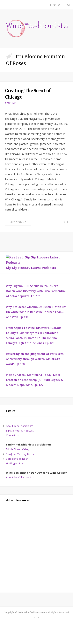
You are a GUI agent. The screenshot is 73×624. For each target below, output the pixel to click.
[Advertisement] (36, 549)
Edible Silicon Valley (17, 449)
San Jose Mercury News (20, 454)
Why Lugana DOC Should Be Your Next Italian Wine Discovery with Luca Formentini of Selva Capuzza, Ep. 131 (36, 291)
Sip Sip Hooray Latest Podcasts (31, 268)
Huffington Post (15, 463)
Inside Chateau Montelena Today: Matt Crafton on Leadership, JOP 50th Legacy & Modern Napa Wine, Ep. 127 (34, 380)
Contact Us (12, 435)
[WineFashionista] (36, 28)
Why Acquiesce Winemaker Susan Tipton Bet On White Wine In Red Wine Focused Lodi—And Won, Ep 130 (36, 312)
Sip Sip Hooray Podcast (19, 430)
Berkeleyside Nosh (17, 458)
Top (37, 617)
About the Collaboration (20, 477)
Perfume (10, 103)
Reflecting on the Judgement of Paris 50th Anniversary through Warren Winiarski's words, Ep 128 (35, 359)
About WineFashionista (19, 426)
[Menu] (4, 5)
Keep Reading (18, 222)
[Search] (68, 5)
